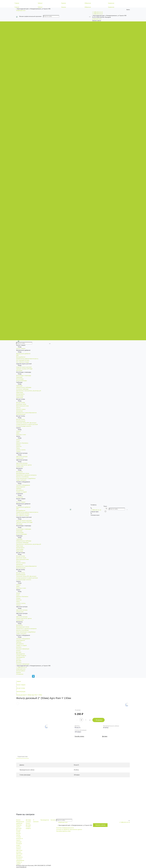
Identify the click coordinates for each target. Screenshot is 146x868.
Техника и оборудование (23, 54)
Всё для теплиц (20, 34)
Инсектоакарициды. (123, 46)
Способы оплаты (79, 736)
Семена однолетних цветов (24, 49)
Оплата (120, 132)
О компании (19, 497)
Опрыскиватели (20, 56)
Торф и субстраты (88, 52)
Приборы (28, 56)
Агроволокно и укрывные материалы (39, 52)
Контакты (120, 128)
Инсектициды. (122, 44)
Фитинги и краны (48, 32)
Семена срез (19, 46)
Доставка (120, 133)
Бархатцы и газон (25, 42)
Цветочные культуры (22, 44)
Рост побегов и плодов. (71, 25)
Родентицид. (90, 29)
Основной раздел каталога (23, 39)
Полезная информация (124, 130)
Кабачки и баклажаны (40, 42)
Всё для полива (20, 30)
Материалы (19, 51)
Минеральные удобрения (23, 24)
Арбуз (18, 42)
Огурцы (48, 42)
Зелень (32, 42)
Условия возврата (123, 137)
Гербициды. (58, 29)
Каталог (18, 820)
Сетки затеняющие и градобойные (73, 52)
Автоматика (56, 32)
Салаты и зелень (65, 42)
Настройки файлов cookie (63, 831)
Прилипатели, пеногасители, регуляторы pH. (74, 29)
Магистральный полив (32, 32)
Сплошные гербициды (124, 51)
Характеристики (22, 756)
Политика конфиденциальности (65, 827)
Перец (58, 42)
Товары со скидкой (21, 57)
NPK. (17, 25)
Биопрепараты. (98, 29)
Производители (122, 135)
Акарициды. (121, 42)
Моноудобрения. (24, 25)
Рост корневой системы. (58, 25)
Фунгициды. (36, 29)
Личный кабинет (20, 670)
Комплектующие (85, 32)
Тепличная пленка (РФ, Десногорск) (36, 35)
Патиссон (54, 42)
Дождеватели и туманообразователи (70, 32)
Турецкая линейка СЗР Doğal (24, 29)
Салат (119, 89)
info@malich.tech (20, 10)
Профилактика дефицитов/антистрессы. (40, 25)
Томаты (72, 42)
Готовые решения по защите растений (27, 37)
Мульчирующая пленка (22, 52)
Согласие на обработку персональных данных (69, 829)
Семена (18, 40)
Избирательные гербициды (125, 49)
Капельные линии (21, 32)
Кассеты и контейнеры (56, 52)
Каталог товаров (122, 24)
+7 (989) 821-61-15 (21, 667)
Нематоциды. (107, 29)
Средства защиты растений (24, 27)
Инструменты (34, 56)
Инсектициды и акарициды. (47, 29)
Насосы (41, 32)
